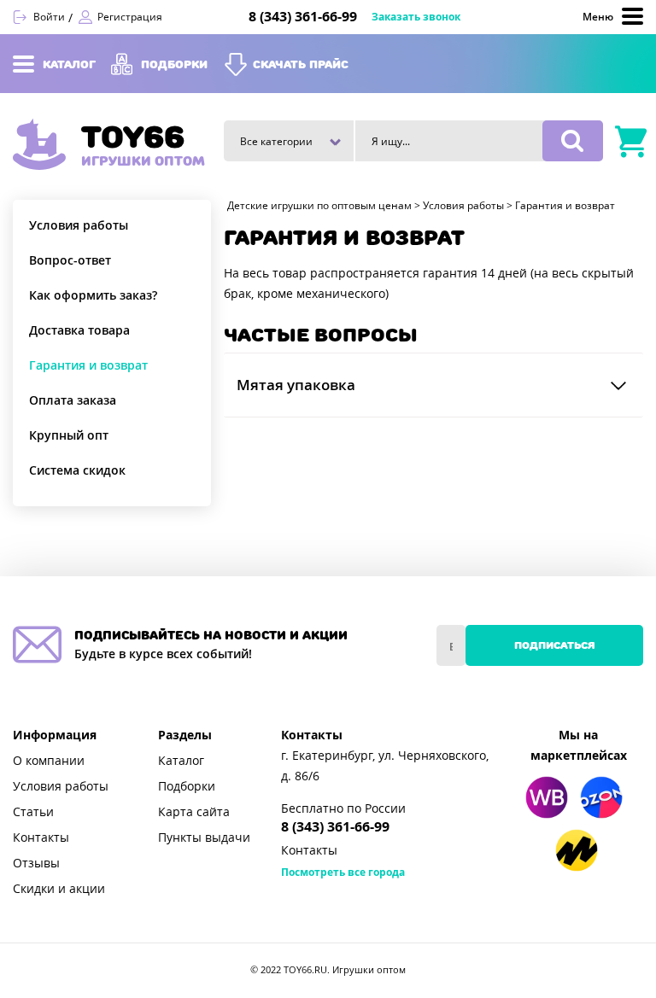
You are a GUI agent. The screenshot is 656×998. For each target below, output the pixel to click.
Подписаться (554, 645)
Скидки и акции (59, 889)
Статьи (33, 812)
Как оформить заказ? (93, 295)
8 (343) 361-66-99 (303, 17)
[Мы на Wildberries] (546, 797)
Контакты (41, 837)
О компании (49, 760)
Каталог (181, 760)
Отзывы (36, 863)
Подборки (186, 786)
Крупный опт (68, 435)
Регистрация (129, 17)
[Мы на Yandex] (576, 850)
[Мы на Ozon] (601, 797)
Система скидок (77, 470)
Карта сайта (194, 812)
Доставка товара (79, 330)
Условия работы (78, 225)
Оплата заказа (72, 400)
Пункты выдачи (204, 837)
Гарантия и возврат (88, 365)
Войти (49, 17)
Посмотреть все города (343, 872)
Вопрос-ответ (70, 260)
